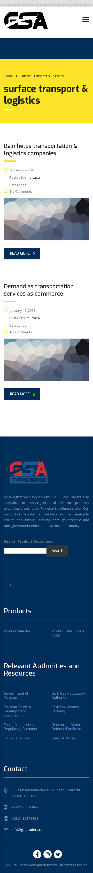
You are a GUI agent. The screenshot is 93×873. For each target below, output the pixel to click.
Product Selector (17, 631)
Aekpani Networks (43, 865)
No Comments (21, 191)
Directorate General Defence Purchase (67, 727)
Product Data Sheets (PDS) (68, 633)
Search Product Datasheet (28, 541)
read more (20, 253)
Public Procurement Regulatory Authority (20, 727)
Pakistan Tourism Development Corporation (17, 711)
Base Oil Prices (63, 738)
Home (8, 76)
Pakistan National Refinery (65, 709)
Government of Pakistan (16, 695)
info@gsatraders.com (28, 829)
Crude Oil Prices (16, 738)
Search (57, 550)
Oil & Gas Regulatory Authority (68, 695)
